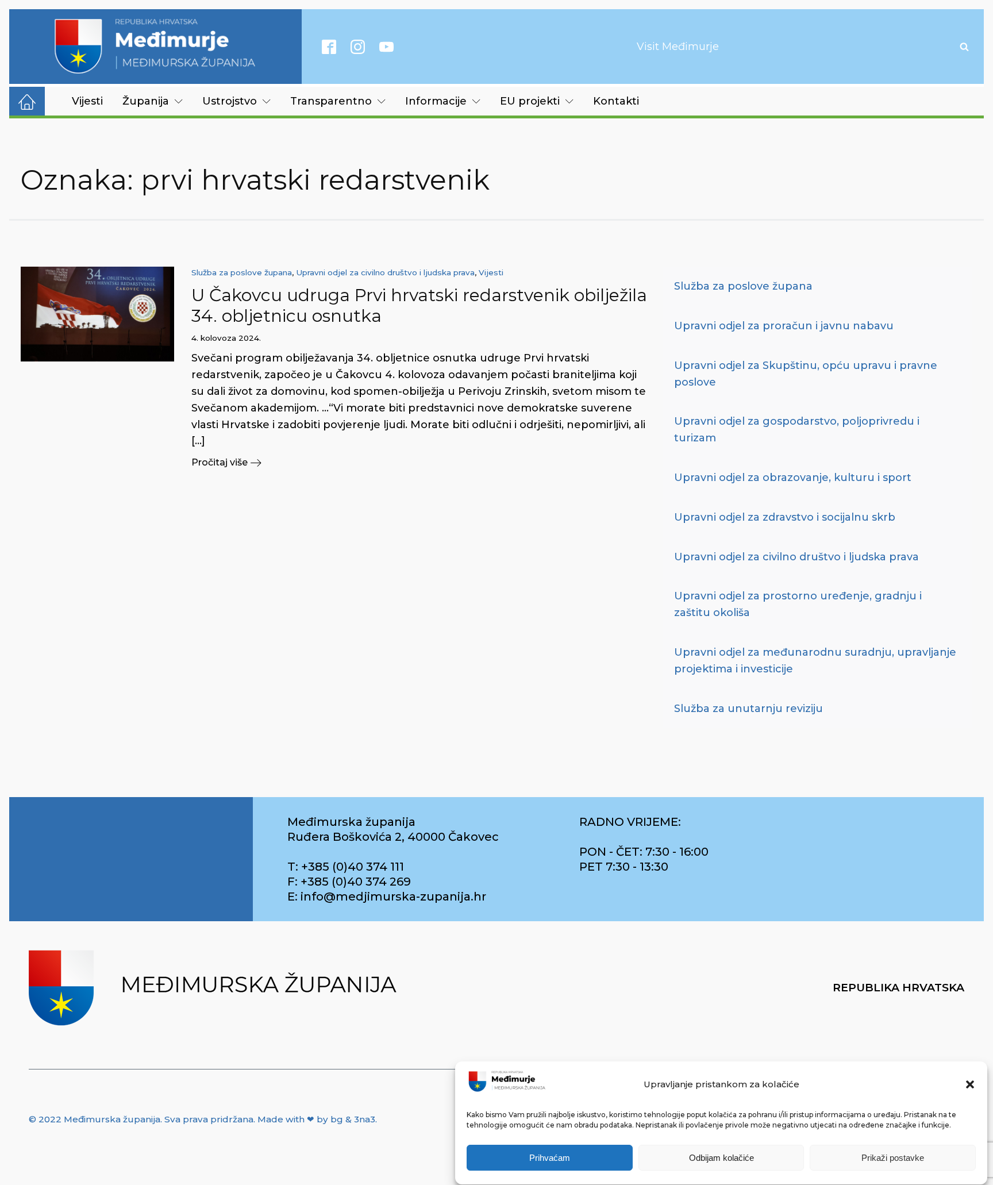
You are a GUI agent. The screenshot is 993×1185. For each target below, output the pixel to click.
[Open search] (964, 46)
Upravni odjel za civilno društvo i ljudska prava (385, 272)
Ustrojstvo (229, 101)
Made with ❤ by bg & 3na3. (317, 1119)
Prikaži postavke (892, 1158)
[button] (970, 1084)
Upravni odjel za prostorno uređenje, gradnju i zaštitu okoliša (798, 604)
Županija (145, 101)
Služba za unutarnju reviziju (748, 708)
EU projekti (530, 101)
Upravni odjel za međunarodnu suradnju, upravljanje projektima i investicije (815, 660)
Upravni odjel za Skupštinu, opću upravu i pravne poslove (805, 373)
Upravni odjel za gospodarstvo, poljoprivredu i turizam (796, 429)
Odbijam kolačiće (721, 1158)
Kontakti (616, 101)
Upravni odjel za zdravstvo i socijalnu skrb (784, 517)
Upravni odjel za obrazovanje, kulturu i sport (792, 477)
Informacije (436, 101)
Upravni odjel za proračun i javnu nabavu (784, 326)
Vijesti (87, 101)
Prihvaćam (549, 1158)
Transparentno (331, 101)
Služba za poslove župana (241, 272)
